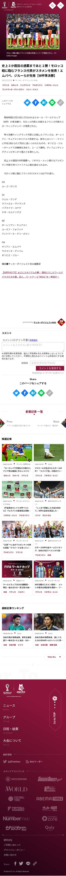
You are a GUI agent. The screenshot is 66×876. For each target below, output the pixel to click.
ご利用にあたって (12, 844)
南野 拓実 (53, 645)
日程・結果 (10, 730)
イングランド (25, 85)
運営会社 (8, 839)
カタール (15, 475)
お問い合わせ (10, 854)
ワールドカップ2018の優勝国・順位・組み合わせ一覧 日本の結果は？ (17, 587)
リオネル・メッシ (51, 85)
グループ (9, 719)
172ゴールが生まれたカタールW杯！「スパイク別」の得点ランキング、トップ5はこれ (48, 471)
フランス (5, 85)
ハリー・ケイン (32, 89)
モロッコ (14, 85)
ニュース (9, 707)
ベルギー (21, 592)
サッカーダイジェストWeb (26, 80)
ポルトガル (47, 515)
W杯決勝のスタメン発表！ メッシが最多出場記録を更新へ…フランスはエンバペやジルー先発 (48, 587)
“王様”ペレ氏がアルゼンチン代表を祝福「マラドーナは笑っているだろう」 (17, 547)
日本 (49, 555)
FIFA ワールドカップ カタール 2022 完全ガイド (29, 5)
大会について (12, 742)
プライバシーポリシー (14, 849)
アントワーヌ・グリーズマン (13, 89)
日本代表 (12, 645)
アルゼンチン (37, 85)
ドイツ (37, 515)
